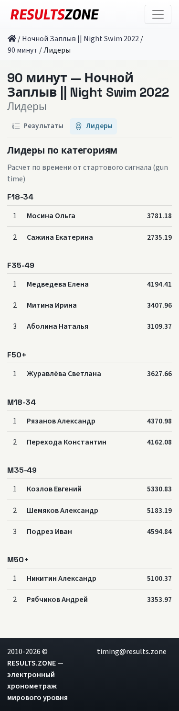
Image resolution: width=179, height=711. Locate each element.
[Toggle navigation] (158, 14)
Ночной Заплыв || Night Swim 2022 (80, 38)
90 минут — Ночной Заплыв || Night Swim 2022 (87, 85)
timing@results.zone (132, 651)
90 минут (23, 50)
